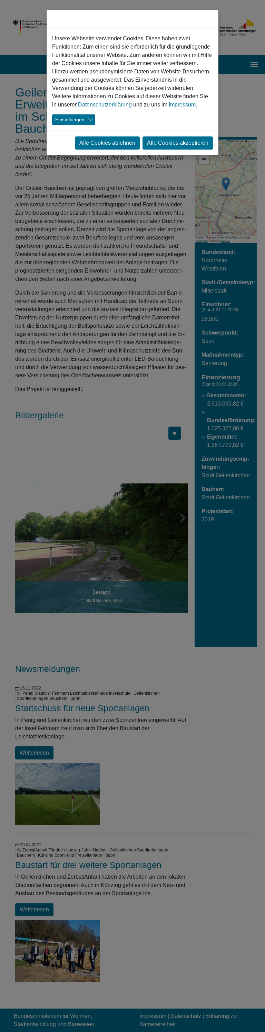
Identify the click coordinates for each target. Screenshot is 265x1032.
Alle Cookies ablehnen (107, 143)
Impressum (182, 105)
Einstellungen (70, 119)
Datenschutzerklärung (105, 105)
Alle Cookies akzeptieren (177, 143)
